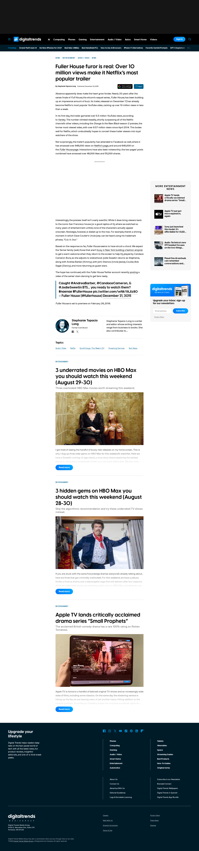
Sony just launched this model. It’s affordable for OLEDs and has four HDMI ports (175, 232)
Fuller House (66, 149)
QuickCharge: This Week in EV (92, 348)
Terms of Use (107, 830)
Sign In (179, 39)
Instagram (109, 731)
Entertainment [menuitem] (97, 39)
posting (134, 272)
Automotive (115, 768)
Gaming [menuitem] (83, 39)
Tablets (160, 741)
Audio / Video (61, 348)
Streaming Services (116, 348)
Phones (113, 741)
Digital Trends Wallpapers (167, 788)
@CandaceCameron (112, 283)
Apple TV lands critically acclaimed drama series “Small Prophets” (174, 199)
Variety (61, 119)
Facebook (104, 731)
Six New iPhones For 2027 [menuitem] (50, 48)
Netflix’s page (101, 145)
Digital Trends (22, 43)
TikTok (126, 731)
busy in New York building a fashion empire (119, 249)
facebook (73, 332)
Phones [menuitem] (71, 39)
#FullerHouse (82, 291)
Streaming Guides (165, 754)
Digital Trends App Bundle (167, 797)
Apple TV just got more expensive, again (172, 214)
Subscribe (180, 311)
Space (160, 750)
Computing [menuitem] (59, 39)
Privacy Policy (159, 317)
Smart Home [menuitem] (140, 39)
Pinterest (131, 731)
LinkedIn (136, 731)
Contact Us (114, 784)
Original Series (163, 768)
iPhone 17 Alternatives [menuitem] (133, 48)
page (75, 149)
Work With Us (108, 820)
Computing (115, 745)
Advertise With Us (117, 788)
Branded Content (164, 784)
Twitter (115, 731)
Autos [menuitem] (128, 39)
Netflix (73, 348)
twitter (77, 332)
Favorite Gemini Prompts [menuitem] (156, 48)
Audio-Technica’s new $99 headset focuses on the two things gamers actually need (175, 246)
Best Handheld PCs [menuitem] (90, 48)
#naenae (65, 291)
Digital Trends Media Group (23, 841)
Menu (9, 39)
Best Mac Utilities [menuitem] (72, 48)
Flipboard (142, 731)
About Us (114, 779)
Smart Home (115, 759)
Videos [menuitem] (153, 39)
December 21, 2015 (117, 296)
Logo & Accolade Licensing (121, 797)
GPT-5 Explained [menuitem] (177, 48)
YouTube (120, 731)
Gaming (113, 750)
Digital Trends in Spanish (167, 792)
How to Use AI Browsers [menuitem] (111, 48)
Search (189, 39)
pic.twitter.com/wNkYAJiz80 (115, 291)
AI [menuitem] (49, 39)
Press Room (154, 820)
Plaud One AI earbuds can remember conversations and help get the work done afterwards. (175, 263)
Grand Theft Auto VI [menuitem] (28, 48)
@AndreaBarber (83, 283)
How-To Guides (163, 763)
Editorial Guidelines (117, 792)
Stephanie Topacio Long (67, 86)
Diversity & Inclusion (110, 825)
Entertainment (116, 763)
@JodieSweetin (70, 287)
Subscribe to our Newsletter (168, 779)
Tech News (133, 348)
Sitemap (153, 825)
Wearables (162, 745)
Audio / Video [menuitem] (115, 39)
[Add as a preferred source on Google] (125, 86)
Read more (64, 467)
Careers (105, 815)
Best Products (163, 759)
